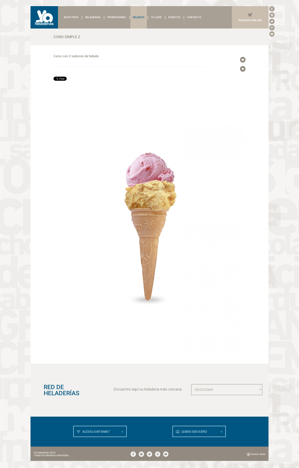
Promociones (116, 17)
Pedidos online (250, 20)
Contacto (194, 17)
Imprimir (243, 69)
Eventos (174, 17)
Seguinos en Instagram (272, 15)
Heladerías (93, 17)
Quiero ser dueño (202, 431)
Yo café (156, 17)
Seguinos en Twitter (272, 21)
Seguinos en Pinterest (272, 27)
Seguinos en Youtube (272, 34)
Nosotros (71, 17)
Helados (138, 17)
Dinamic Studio (258, 454)
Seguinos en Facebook (272, 8)
